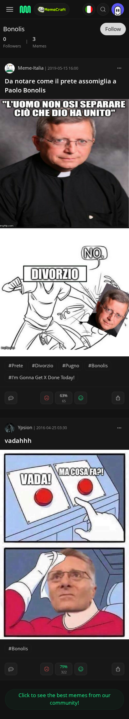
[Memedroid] (25, 9)
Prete (17, 365)
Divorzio (44, 365)
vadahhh (18, 440)
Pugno (72, 365)
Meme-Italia (31, 68)
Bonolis (99, 365)
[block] (119, 68)
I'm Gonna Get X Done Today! (43, 377)
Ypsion (25, 427)
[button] (103, 9)
